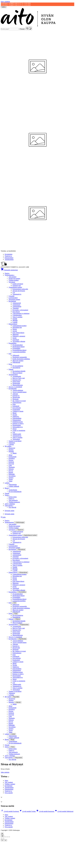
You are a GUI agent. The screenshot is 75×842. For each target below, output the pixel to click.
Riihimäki (12, 474)
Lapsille (14, 322)
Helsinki (11, 451)
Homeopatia (16, 383)
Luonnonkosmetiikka (19, 352)
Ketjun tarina (13, 497)
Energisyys (15, 395)
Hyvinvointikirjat (17, 366)
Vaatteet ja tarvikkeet (15, 441)
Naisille (14, 319)
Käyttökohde (13, 388)
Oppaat (7, 493)
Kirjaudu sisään (9, 510)
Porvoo (11, 470)
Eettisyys (11, 498)
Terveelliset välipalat (18, 341)
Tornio (11, 479)
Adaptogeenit (16, 303)
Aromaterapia (16, 376)
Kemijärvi (12, 458)
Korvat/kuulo (16, 408)
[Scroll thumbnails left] (2, 840)
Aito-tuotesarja (13, 500)
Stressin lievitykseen (18, 291)
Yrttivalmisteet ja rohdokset (20, 313)
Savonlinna (12, 476)
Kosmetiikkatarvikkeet (19, 350)
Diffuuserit (15, 355)
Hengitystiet (16, 397)
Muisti (14, 413)
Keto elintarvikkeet (18, 332)
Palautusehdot (9, 258)
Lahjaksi (11, 444)
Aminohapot (16, 305)
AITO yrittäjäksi (10, 504)
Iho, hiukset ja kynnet (19, 401)
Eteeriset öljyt (16, 380)
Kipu (14, 404)
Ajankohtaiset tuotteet (15, 287)
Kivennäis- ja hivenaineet (20, 310)
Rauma (11, 472)
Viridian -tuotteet (10, 784)
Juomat (14, 331)
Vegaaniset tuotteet (14, 299)
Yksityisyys (8, 256)
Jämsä (10, 455)
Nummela (12, 467)
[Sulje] (2, 834)
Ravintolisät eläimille (18, 371)
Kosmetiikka (12, 343)
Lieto (10, 465)
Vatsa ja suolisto (17, 317)
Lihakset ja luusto (17, 411)
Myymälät (8, 446)
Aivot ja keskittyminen (19, 392)
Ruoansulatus (16, 425)
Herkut (14, 329)
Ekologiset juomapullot (19, 357)
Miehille (15, 320)
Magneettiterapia (17, 385)
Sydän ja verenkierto (18, 430)
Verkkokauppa (9, 275)
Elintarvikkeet (13, 324)
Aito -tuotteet (9, 782)
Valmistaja (12, 443)
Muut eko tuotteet (17, 360)
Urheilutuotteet (17, 315)
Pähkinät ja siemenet (18, 336)
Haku (6, 780)
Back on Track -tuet (18, 378)
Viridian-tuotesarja (14, 502)
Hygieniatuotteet (17, 345)
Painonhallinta (16, 418)
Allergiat (15, 394)
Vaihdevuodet (16, 434)
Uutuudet (11, 296)
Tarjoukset (12, 282)
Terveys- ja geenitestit (15, 387)
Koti (10, 353)
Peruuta (22, 29)
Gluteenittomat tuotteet (19, 325)
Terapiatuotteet (13, 374)
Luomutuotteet (13, 298)
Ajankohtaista (13, 490)
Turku (10, 481)
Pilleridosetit (16, 362)
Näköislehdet (13, 484)
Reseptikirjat (16, 367)
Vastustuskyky (16, 294)
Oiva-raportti (9, 793)
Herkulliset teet (17, 327)
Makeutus (15, 334)
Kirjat (10, 364)
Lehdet (7, 483)
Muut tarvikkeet (17, 373)
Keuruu (11, 460)
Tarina (7, 495)
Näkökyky (15, 416)
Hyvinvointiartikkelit (15, 491)
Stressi (14, 429)
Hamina (11, 449)
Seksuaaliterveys (17, 427)
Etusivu (7, 273)
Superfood (15, 339)
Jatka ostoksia (5, 772)
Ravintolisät (12, 301)
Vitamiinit (15, 308)
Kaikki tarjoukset (17, 284)
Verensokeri (16, 439)
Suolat (14, 338)
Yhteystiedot (9, 505)
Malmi (14, 453)
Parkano (11, 469)
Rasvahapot (16, 312)
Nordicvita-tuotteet (14, 278)
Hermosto (15, 399)
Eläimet (11, 369)
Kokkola (11, 462)
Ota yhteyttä (12, 507)
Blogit (7, 488)
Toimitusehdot (9, 259)
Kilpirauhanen (16, 402)
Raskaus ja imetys (18, 423)
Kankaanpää (12, 456)
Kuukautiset (16, 409)
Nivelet (14, 415)
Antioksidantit (16, 306)
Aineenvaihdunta (17, 390)
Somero (11, 477)
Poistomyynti (16, 285)
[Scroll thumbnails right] (5, 840)
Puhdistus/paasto (17, 422)
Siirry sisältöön (5, 1)
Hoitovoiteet (16, 381)
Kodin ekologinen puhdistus (21, 359)
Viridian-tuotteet (14, 280)
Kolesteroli (15, 406)
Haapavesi (12, 448)
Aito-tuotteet (12, 277)
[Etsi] (29, 28)
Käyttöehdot (8, 254)
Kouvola (11, 463)
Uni (13, 292)
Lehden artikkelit (14, 486)
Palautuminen (16, 420)
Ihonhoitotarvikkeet (18, 346)
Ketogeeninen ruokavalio (20, 289)
